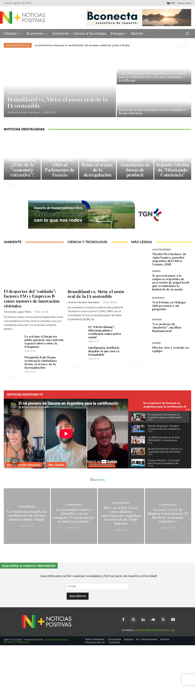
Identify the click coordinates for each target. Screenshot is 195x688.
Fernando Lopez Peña (17, 311)
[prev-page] (6, 186)
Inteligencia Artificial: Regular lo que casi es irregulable (104, 351)
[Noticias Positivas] (24, 17)
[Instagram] (133, 620)
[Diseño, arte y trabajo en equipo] (140, 347)
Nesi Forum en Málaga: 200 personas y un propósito (169, 305)
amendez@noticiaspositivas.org (154, 630)
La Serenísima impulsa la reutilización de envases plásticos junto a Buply (81, 45)
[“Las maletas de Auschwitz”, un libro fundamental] (140, 325)
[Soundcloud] (153, 620)
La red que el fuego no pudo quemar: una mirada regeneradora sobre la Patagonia (44, 341)
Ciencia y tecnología (23, 93)
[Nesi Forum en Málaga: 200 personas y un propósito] (140, 304)
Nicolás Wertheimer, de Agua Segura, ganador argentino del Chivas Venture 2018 (169, 259)
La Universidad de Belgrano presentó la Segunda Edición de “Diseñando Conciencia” (172, 162)
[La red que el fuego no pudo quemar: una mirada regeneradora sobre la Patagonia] (13, 341)
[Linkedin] (143, 620)
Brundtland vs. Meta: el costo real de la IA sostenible (96, 294)
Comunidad (26, 506)
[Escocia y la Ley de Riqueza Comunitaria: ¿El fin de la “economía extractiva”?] (168, 516)
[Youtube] (173, 620)
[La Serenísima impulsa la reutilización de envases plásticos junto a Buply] (27, 516)
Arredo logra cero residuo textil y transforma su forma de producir (135, 162)
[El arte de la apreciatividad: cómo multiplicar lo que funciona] (154, 101)
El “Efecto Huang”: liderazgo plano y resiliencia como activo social (104, 332)
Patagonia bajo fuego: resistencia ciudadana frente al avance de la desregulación (97, 159)
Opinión (157, 320)
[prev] (179, 45)
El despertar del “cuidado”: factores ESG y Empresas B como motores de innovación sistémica (31, 298)
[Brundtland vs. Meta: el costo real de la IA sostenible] (60, 84)
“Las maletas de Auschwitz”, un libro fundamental (166, 327)
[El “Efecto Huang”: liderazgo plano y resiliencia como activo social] (77, 332)
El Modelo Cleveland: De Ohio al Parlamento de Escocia (60, 164)
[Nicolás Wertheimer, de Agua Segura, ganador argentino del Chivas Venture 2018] (140, 257)
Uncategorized (161, 250)
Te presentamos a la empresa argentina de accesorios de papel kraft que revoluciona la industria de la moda (170, 282)
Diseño (156, 271)
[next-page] (12, 186)
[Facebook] (123, 620)
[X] (163, 620)
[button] (187, 33)
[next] (185, 45)
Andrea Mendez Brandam (84, 302)
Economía (158, 298)
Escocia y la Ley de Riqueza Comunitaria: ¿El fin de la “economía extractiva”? (22, 162)
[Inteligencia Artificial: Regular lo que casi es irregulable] (77, 352)
